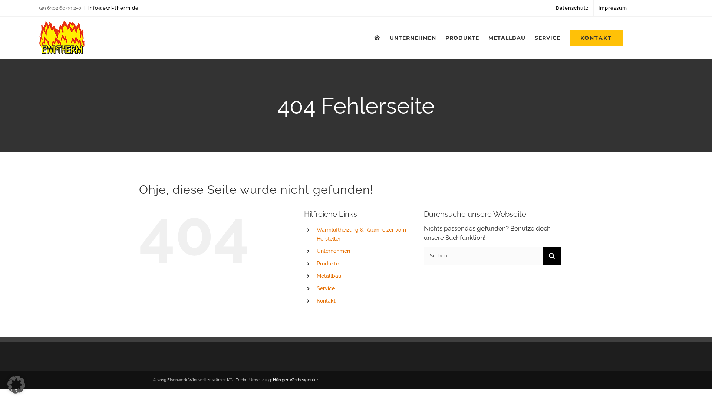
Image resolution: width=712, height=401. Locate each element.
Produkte (328, 264)
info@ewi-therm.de (113, 8)
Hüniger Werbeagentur (295, 380)
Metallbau (329, 276)
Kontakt (326, 301)
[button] (16, 384)
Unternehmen (333, 251)
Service (326, 288)
